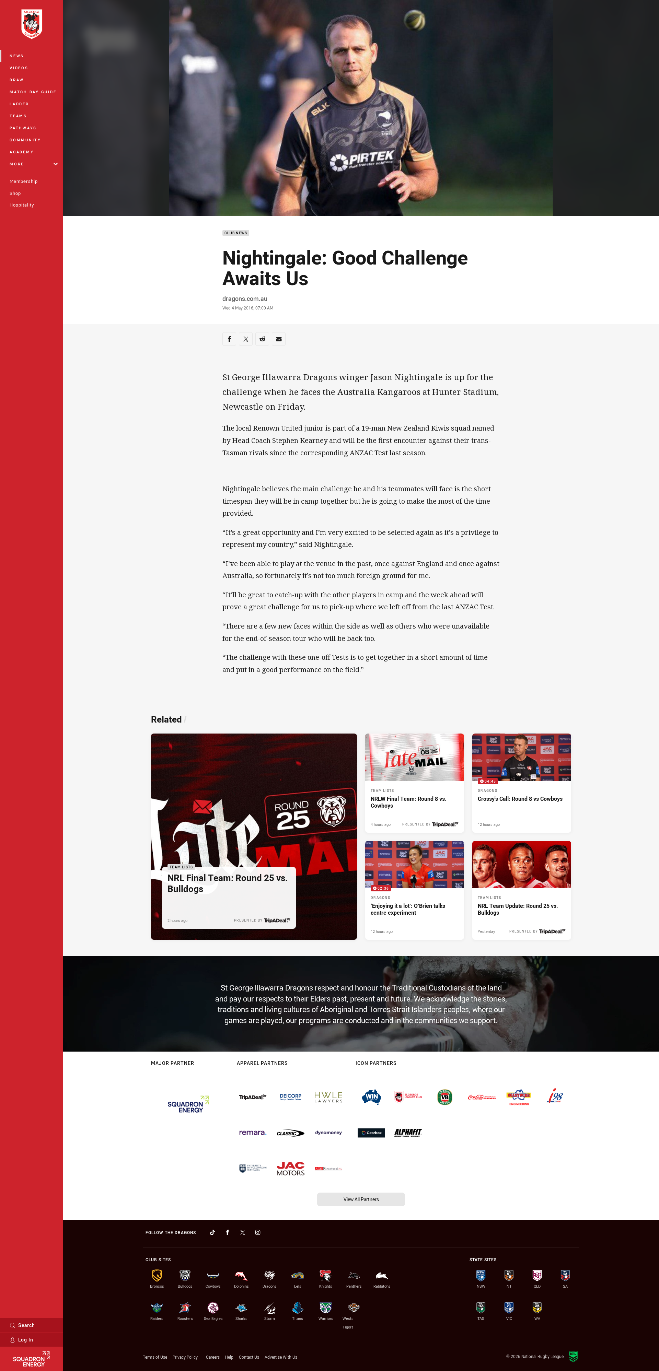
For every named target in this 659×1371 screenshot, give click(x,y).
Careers (213, 1357)
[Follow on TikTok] (212, 1232)
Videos (19, 67)
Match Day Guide (33, 91)
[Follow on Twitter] (242, 1232)
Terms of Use (155, 1357)
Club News (235, 233)
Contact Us (249, 1357)
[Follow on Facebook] (227, 1232)
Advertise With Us (281, 1357)
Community (25, 139)
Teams (18, 115)
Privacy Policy (185, 1357)
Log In (25, 1339)
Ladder (19, 103)
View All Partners (361, 1199)
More (17, 163)
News (17, 55)
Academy (22, 151)
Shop (15, 193)
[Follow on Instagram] (258, 1232)
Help (229, 1357)
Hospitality (22, 205)
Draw (17, 79)
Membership (24, 181)
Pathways (23, 127)
